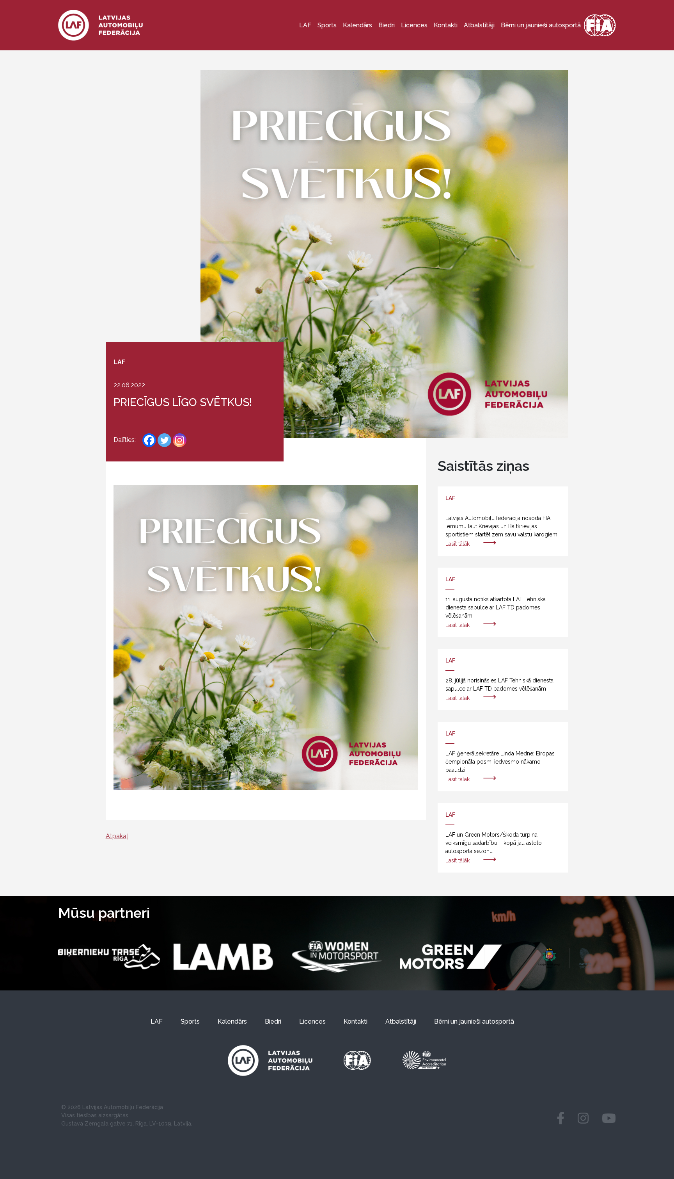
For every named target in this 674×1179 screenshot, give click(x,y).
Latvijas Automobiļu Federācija (122, 1107)
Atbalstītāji (479, 25)
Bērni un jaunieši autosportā (541, 25)
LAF (305, 25)
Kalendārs (357, 25)
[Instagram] (179, 440)
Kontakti (446, 25)
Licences (414, 25)
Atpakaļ (117, 836)
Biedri (386, 25)
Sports (327, 25)
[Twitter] (164, 440)
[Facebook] (149, 440)
